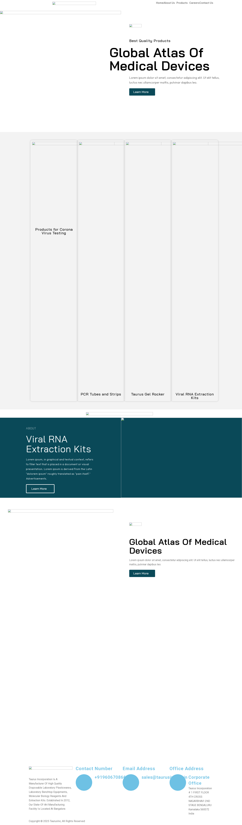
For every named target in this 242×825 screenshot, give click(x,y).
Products (182, 3)
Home (159, 3)
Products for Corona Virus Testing (54, 231)
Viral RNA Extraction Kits (195, 396)
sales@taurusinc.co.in (165, 777)
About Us (169, 3)
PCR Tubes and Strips (101, 394)
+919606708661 (112, 777)
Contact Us (206, 3)
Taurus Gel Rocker (148, 394)
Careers (194, 3)
